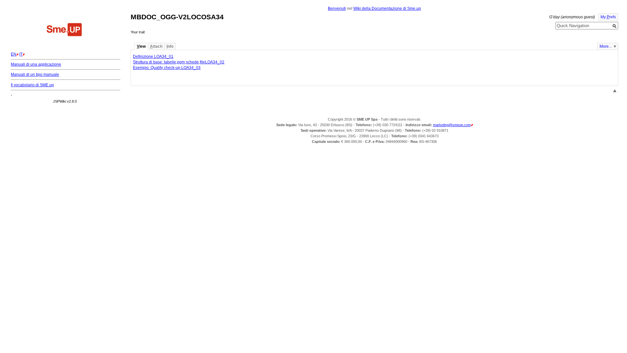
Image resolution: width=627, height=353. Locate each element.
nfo (170, 46)
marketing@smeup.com (452, 125)
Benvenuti (337, 8)
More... (606, 46)
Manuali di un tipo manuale (35, 74)
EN (13, 54)
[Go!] (614, 26)
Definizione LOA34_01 (153, 56)
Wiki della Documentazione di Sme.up (387, 8)
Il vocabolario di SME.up (32, 85)
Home (64, 30)
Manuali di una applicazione (36, 64)
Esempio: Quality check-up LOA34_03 (167, 67)
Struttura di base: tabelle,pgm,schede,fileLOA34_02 (178, 62)
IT (21, 54)
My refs (608, 17)
